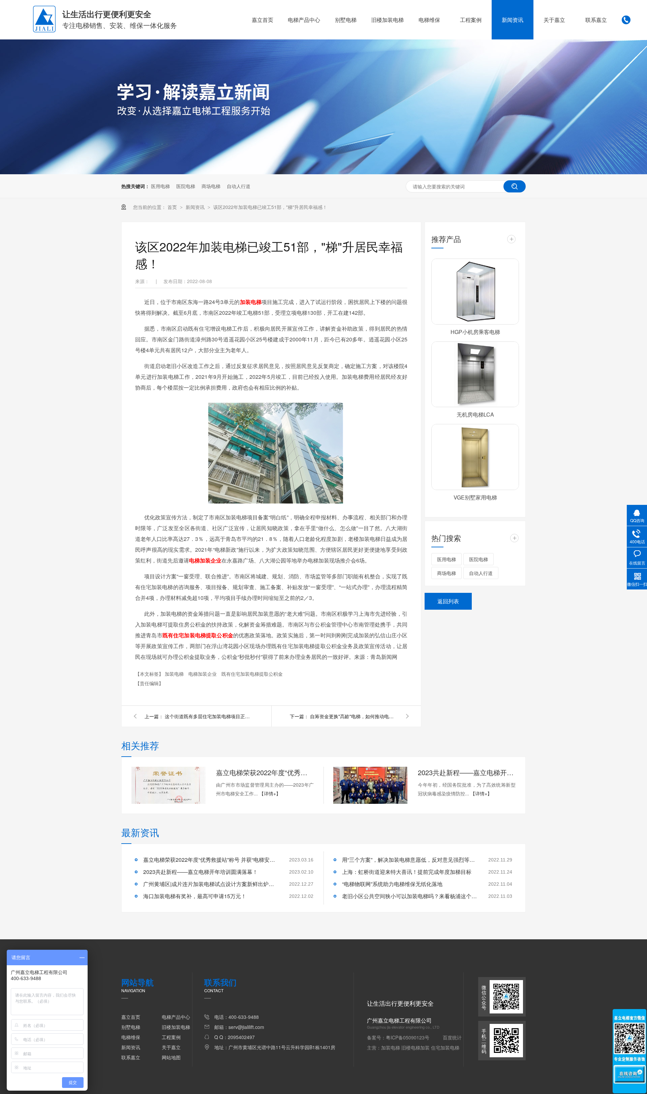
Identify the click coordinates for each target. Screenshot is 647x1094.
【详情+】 (270, 793)
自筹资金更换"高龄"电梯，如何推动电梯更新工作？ (354, 716)
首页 (172, 207)
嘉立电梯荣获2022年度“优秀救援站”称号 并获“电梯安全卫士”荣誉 (265, 772)
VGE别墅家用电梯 (475, 497)
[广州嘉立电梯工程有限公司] (44, 30)
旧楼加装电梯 (387, 20)
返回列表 (448, 601)
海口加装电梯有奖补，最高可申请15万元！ (194, 896)
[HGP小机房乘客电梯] (475, 291)
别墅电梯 (346, 20)
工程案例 (471, 20)
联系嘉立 (596, 20)
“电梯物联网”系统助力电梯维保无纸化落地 (392, 884)
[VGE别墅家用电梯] (475, 457)
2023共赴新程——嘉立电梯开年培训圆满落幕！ (467, 772)
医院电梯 (185, 186)
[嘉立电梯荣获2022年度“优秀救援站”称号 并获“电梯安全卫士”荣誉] (168, 785)
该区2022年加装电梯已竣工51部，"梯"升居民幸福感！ (270, 207)
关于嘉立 (554, 20)
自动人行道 (238, 186)
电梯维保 (429, 20)
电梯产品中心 (304, 20)
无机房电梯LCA (475, 414)
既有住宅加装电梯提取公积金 (252, 673)
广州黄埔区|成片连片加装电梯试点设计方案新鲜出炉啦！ (210, 884)
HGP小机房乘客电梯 (475, 332)
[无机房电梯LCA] (475, 374)
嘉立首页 (262, 20)
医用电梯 (160, 186)
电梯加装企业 (203, 673)
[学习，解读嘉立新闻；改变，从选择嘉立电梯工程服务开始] (323, 172)
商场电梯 (211, 186)
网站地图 (171, 1057)
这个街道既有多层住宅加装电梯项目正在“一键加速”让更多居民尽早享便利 (208, 716)
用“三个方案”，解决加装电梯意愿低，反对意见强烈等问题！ (409, 859)
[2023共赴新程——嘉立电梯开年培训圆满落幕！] (370, 785)
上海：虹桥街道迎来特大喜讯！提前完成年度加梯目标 (406, 872)
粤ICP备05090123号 (407, 1037)
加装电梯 (175, 673)
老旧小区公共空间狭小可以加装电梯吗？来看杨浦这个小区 (409, 896)
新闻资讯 (512, 20)
